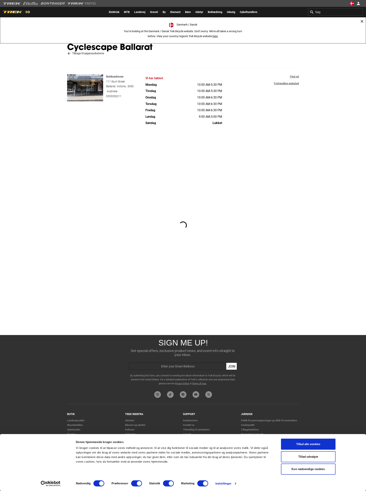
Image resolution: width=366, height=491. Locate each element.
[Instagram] (157, 394)
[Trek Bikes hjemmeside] (12, 3)
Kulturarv (130, 429)
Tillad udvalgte (308, 456)
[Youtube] (196, 394)
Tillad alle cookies (308, 444)
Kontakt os (188, 425)
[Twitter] (208, 394)
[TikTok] (170, 394)
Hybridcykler (73, 429)
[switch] (136, 483)
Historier (129, 420)
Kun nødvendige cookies (308, 469)
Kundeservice (190, 420)
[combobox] (335, 12)
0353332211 (113, 96)
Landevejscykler (75, 420)
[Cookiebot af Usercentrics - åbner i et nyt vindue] (50, 483)
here (215, 36)
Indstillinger (223, 483)
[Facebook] (183, 394)
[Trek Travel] (82, 3)
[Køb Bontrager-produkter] (53, 3)
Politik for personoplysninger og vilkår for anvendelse (269, 420)
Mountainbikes (75, 425)
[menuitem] (114, 12)
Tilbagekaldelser (250, 429)
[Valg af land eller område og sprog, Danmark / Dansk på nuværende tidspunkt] (352, 3)
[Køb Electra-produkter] (30, 3)
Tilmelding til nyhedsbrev (196, 429)
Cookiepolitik (247, 425)
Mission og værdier (135, 425)
